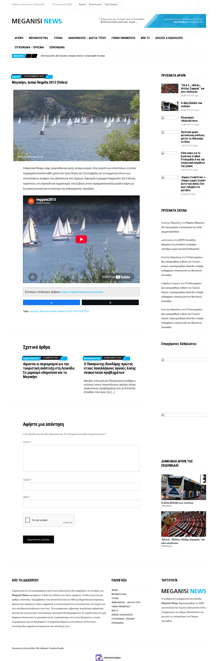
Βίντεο (16, 77)
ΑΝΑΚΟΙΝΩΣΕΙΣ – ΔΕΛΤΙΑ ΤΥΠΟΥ (87, 38)
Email (26, 497)
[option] (123, 55)
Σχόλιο (27, 442)
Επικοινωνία (95, 4)
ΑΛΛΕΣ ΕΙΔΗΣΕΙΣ (31, 358)
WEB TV (145, 38)
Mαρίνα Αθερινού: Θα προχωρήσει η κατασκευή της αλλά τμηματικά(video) (183, 227)
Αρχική (82, 4)
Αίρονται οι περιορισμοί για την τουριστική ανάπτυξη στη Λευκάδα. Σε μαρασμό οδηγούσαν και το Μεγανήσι (49, 370)
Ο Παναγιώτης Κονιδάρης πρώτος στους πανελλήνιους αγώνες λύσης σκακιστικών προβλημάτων (110, 368)
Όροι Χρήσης (111, 4)
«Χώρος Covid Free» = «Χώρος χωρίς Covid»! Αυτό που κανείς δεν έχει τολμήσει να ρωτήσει (193, 184)
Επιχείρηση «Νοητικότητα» (189, 119)
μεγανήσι (34, 311)
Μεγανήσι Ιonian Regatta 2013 (56, 311)
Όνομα (27, 480)
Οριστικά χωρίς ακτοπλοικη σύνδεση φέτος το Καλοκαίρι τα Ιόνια (73, 56)
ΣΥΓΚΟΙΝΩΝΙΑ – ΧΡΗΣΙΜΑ (29, 47)
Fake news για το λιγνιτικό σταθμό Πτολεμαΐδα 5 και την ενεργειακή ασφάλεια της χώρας (193, 159)
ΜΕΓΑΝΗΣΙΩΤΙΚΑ (38, 38)
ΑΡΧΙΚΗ (19, 38)
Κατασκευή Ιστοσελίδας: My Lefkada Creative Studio (38, 648)
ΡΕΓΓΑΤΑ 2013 (81, 311)
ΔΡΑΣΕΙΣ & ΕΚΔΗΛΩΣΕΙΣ (169, 38)
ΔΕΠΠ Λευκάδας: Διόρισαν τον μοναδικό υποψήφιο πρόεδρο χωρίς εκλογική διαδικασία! (180, 244)
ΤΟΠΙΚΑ (58, 38)
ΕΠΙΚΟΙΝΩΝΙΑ (57, 47)
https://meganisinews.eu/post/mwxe (82, 291)
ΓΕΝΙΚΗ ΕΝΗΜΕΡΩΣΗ (123, 38)
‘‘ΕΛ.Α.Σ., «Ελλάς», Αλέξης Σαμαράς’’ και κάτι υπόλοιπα (192, 88)
